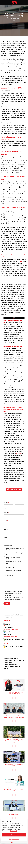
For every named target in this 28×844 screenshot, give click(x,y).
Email (6, 521)
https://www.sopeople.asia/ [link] (11, 629)
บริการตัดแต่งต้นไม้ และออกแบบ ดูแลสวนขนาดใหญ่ (14, 566)
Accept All (14, 834)
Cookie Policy (14, 831)
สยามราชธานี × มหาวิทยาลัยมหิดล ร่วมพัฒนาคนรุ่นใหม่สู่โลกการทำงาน (14, 813)
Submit (7, 604)
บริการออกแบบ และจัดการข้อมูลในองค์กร (15, 553)
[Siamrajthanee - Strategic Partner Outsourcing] (14, 2)
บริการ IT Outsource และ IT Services (13, 558)
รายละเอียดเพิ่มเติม (9, 576)
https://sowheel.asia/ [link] (9, 649)
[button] (3, 3)
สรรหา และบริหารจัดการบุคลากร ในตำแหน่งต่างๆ (15, 549)
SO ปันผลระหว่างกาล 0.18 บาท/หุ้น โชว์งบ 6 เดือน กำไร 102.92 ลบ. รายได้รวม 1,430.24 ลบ (14, 716)
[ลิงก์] (21, 599)
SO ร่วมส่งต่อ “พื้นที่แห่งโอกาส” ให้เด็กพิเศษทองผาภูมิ (14, 765)
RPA (21, 261)
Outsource (19, 453)
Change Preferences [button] (14, 839)
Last (16, 509)
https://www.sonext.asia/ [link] (11, 636)
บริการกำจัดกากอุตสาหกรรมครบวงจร (14, 571)
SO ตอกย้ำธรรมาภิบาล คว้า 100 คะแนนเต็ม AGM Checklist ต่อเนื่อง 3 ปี (14, 693)
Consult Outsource (13, 651)
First (5, 509)
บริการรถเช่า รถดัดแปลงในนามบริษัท (14, 562)
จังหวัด (5, 537)
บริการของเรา (7, 621)
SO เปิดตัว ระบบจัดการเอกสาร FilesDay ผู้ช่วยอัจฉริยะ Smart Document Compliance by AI (14, 789)
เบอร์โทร (6, 512)
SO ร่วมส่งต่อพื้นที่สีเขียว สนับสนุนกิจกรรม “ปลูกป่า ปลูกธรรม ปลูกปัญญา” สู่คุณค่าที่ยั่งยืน (14, 741)
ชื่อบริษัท (6, 529)
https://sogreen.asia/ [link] (9, 644)
